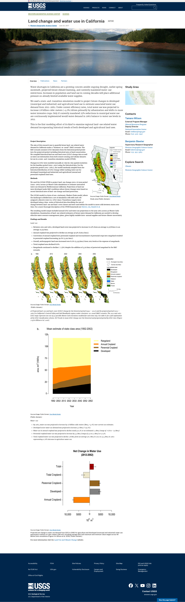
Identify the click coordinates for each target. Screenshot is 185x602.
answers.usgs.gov (150, 594)
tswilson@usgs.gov (137, 132)
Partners (64, 81)
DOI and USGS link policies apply (144, 564)
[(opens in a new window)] (130, 585)
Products (95, 7)
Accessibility (32, 563)
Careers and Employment (98, 570)
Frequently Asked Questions (146, 4)
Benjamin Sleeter (134, 141)
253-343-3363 (136, 152)
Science (86, 7)
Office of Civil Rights (35, 575)
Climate (128, 166)
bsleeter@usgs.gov (137, 150)
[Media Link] (106, 170)
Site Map (119, 563)
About (120, 7)
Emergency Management (142, 570)
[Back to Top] (178, 595)
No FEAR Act (32, 569)
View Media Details (114, 196)
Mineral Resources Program (135, 124)
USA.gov (53, 569)
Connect (112, 7)
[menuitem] (86, 6)
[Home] (36, 9)
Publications (44, 81)
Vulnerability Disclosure (80, 569)
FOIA (52, 563)
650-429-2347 (137, 134)
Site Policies (76, 563)
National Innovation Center (135, 129)
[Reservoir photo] (92, 52)
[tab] (33, 81)
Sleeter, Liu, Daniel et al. (91, 207)
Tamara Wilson (133, 118)
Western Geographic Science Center (44, 14)
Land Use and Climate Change (65, 540)
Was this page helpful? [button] (167, 600)
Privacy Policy (99, 563)
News (104, 7)
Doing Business (121, 569)
